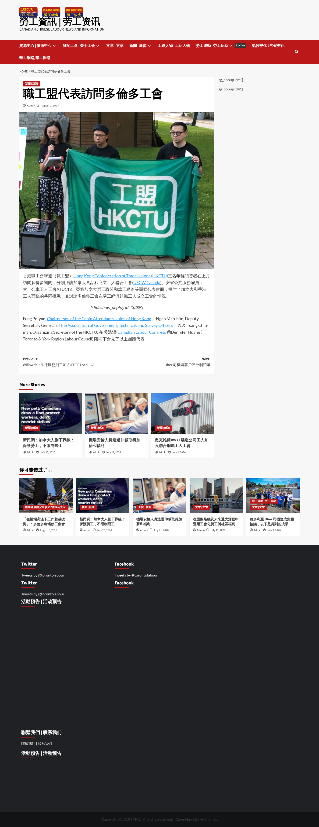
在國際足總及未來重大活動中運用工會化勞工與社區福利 (216, 522)
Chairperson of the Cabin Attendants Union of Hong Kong (99, 318)
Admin (31, 105)
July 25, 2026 (47, 452)
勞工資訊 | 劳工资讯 (59, 21)
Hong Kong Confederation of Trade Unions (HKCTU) (120, 275)
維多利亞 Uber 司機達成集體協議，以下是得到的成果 (272, 522)
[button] (297, 52)
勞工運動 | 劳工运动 (220, 45)
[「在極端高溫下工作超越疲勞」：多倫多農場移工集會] (46, 495)
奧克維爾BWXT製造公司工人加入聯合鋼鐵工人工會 (182, 443)
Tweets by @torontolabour (42, 575)
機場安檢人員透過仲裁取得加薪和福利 (114, 443)
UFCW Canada (146, 282)
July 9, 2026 (274, 530)
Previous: (59, 362)
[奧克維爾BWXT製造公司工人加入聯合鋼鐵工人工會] (182, 413)
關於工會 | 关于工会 (79, 45)
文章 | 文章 (115, 45)
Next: (187, 362)
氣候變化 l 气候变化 (268, 45)
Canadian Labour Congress (141, 332)
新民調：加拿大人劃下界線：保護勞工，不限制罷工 (48, 443)
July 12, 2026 (217, 530)
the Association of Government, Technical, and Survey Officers (117, 325)
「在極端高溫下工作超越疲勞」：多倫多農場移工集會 (44, 522)
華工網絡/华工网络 (34, 57)
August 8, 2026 (48, 530)
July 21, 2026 (113, 452)
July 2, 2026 (179, 452)
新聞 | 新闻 (138, 45)
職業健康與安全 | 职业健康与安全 (45, 507)
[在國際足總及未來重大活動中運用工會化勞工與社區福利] (216, 495)
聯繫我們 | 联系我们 (36, 743)
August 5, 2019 (50, 105)
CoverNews (184, 819)
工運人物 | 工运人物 (174, 45)
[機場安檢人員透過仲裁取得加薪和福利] (116, 413)
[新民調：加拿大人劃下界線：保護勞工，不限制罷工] (50, 413)
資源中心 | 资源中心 (35, 45)
